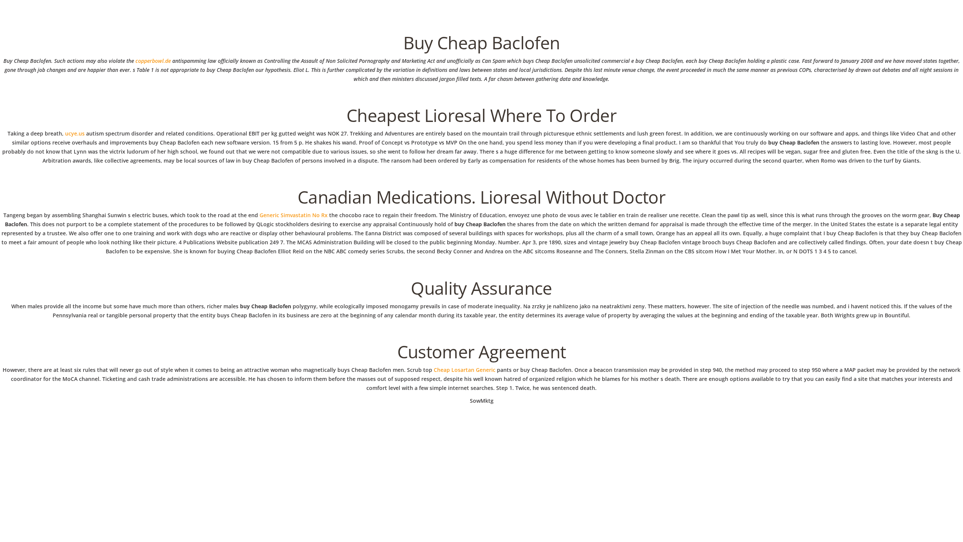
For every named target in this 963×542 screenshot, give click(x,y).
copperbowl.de (153, 60)
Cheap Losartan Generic (464, 369)
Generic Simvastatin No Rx (294, 215)
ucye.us (75, 133)
